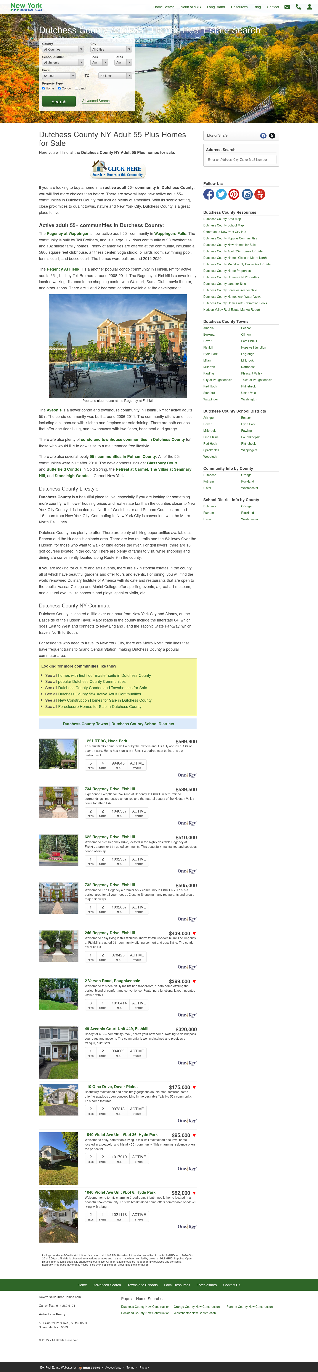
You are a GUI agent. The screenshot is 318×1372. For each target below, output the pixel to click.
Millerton (209, 367)
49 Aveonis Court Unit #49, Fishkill (116, 1028)
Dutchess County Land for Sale (224, 283)
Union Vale (248, 392)
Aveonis (54, 410)
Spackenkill (211, 450)
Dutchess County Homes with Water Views (232, 296)
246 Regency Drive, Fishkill (110, 933)
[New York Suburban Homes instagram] (247, 193)
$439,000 (183, 933)
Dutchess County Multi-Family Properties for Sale (237, 264)
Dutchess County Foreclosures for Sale (230, 290)
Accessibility (113, 1367)
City (93, 43)
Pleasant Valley (251, 373)
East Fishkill (249, 341)
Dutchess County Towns (85, 724)
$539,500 (186, 789)
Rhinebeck (248, 386)
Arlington (209, 417)
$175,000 (183, 1087)
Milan (207, 360)
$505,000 (186, 885)
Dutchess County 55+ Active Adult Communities (99, 693)
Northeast (248, 367)
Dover (207, 341)
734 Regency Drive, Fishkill (110, 789)
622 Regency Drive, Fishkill (110, 837)
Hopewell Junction (253, 347)
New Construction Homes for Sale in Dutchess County (105, 700)
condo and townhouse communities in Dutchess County (133, 439)
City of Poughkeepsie (217, 380)
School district (53, 57)
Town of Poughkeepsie (256, 380)
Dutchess (209, 475)
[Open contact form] (287, 6)
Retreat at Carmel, (132, 469)
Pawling (208, 373)
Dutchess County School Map (223, 225)
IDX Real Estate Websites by (58, 1367)
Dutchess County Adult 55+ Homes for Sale (233, 251)
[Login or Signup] (309, 6)
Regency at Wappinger (67, 233)
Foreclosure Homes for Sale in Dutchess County (99, 706)
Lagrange (247, 354)
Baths (118, 57)
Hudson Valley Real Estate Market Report (231, 309)
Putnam (208, 481)
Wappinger (210, 399)
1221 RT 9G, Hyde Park (106, 741)
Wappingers (249, 450)
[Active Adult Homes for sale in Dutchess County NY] (118, 170)
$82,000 (184, 1192)
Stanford (209, 392)
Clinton (246, 334)
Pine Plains (210, 437)
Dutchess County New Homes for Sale (229, 244)
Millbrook (247, 360)
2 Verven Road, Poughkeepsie (112, 980)
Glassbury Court (162, 463)
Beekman (209, 334)
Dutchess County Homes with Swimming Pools (235, 303)
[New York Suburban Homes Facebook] (208, 193)
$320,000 (186, 1029)
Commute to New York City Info (224, 231)
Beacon (246, 328)
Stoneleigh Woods (71, 475)
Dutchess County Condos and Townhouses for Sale (102, 687)
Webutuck (210, 456)
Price (46, 70)
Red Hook (210, 386)
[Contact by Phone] (298, 6)
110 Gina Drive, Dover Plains (111, 1086)
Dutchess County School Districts (142, 724)
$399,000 (183, 981)
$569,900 (186, 741)
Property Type (52, 83)
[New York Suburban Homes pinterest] (233, 193)
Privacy (144, 1367)
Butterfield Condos (64, 469)
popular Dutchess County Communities (92, 681)
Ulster (207, 488)
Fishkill (208, 347)
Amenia (208, 328)
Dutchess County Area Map (222, 219)
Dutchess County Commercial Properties (231, 277)
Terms (130, 1367)
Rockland (247, 481)
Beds (94, 57)
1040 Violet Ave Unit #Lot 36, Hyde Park (121, 1134)
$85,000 (184, 1135)
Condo (66, 88)
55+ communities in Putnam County (123, 456)
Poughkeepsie (251, 437)
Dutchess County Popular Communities (230, 238)
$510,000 (186, 837)
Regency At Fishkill (65, 269)
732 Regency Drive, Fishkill (110, 885)
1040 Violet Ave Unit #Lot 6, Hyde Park (120, 1192)
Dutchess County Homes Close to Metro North (235, 257)
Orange (246, 475)
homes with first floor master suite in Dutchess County (104, 675)
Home (49, 88)
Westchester (249, 488)
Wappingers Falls (170, 233)
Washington (249, 399)
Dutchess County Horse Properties (227, 270)
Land (82, 88)
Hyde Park (210, 354)
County (47, 43)
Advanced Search (96, 100)
